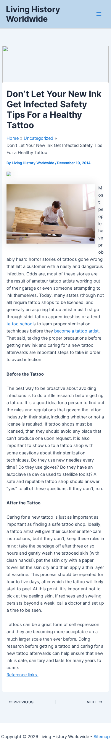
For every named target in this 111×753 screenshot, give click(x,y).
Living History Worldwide (33, 14)
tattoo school (20, 324)
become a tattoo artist (76, 331)
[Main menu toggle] (99, 14)
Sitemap (102, 736)
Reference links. (22, 674)
